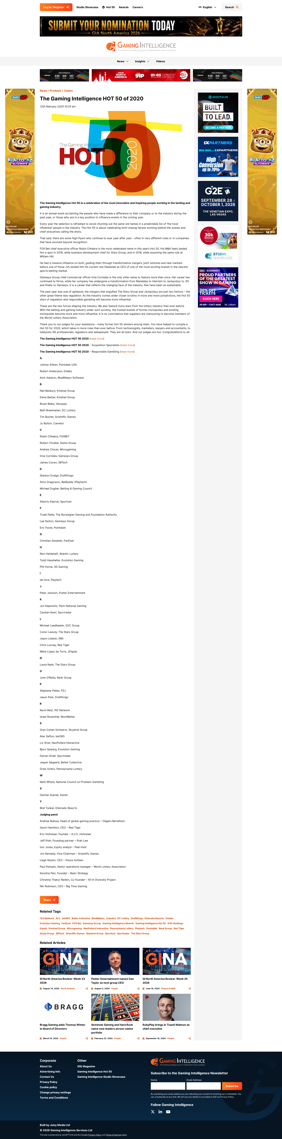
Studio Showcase (87, 7)
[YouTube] (168, 1112)
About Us (46, 1066)
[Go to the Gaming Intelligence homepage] (141, 47)
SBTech (60, 933)
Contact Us (47, 1076)
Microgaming (74, 928)
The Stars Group (140, 933)
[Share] (87, 989)
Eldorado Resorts (154, 918)
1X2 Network (47, 918)
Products (55, 90)
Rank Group (165, 928)
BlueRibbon (98, 918)
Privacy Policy (48, 1082)
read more (97, 338)
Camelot (111, 918)
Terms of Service (113, 1135)
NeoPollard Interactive (96, 928)
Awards (124, 7)
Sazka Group (47, 933)
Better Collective (81, 918)
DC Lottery (123, 918)
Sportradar (123, 933)
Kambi (43, 928)
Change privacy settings (55, 1092)
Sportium (110, 933)
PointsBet (151, 928)
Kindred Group (57, 928)
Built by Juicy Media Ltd (55, 1125)
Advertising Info (50, 1071)
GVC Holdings (175, 923)
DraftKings (137, 918)
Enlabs (169, 918)
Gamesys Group (92, 923)
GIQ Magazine (86, 1066)
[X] (153, 1112)
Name (154, 1080)
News (43, 90)
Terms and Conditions (54, 1097)
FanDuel (66, 923)
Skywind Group (94, 933)
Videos (160, 61)
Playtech (140, 928)
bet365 (66, 918)
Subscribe (232, 1086)
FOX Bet (76, 923)
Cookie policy (48, 1087)
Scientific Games (75, 933)
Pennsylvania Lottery (121, 928)
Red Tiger (179, 928)
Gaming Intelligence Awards (118, 923)
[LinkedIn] (160, 1112)
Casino (68, 90)
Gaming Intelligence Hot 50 (150, 923)
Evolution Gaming (50, 923)
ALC (58, 918)
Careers (138, 7)
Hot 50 (110, 7)
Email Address (194, 1080)
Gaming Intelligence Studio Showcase (101, 1076)
